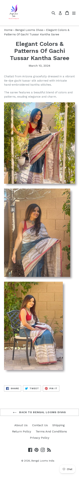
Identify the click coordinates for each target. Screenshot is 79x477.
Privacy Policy (39, 437)
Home (8, 30)
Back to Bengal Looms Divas (42, 412)
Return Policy (21, 431)
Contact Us (40, 425)
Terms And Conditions (51, 431)
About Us (21, 425)
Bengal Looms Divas (29, 30)
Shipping (58, 425)
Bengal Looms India (42, 460)
